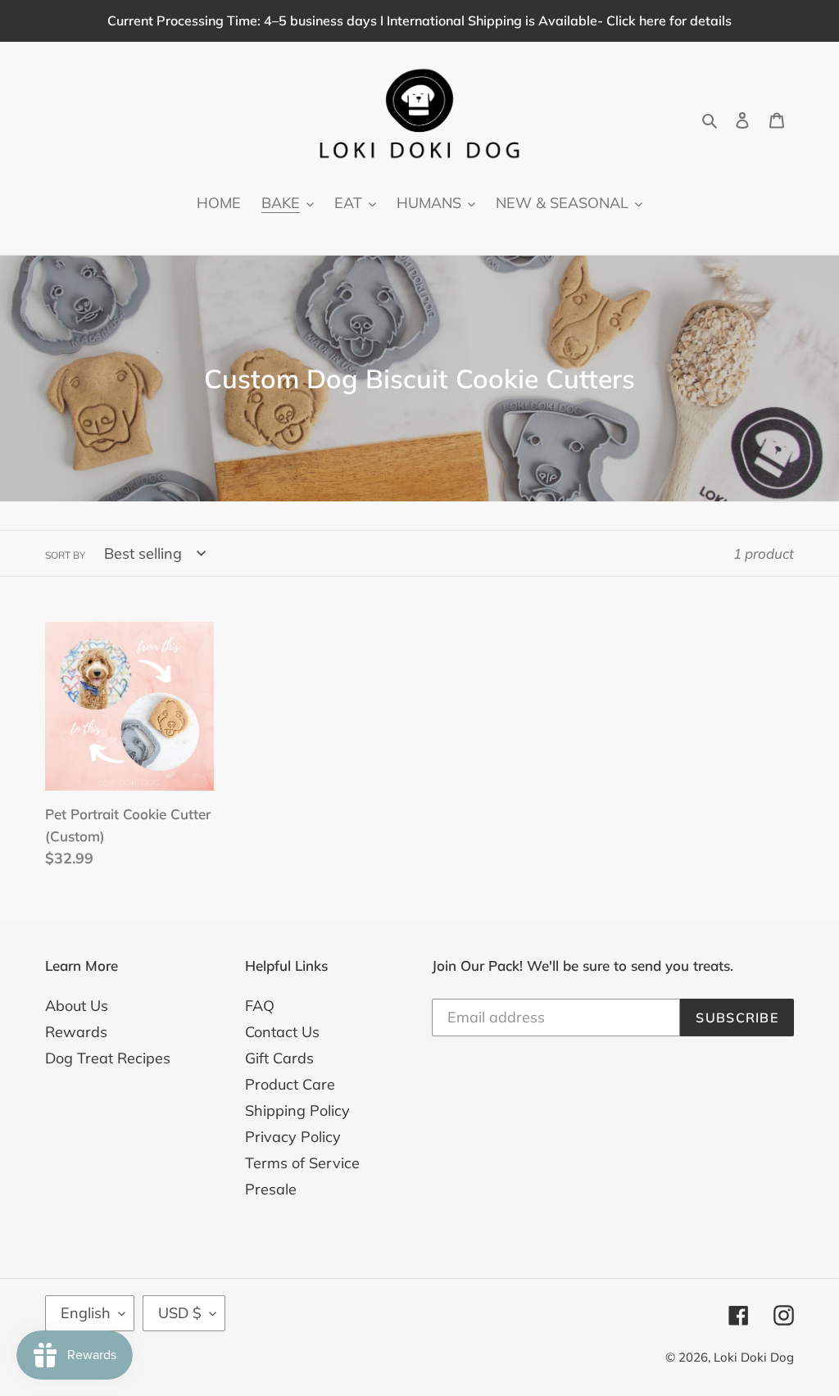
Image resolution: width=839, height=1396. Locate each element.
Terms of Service (302, 1163)
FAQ (259, 1005)
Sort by (65, 555)
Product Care (290, 1084)
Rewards (76, 1031)
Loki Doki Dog (754, 1357)
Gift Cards (279, 1058)
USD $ (180, 1312)
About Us (76, 1005)
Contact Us (282, 1031)
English (86, 1312)
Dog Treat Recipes (107, 1058)
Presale (271, 1189)
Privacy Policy (293, 1136)
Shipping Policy (297, 1110)
